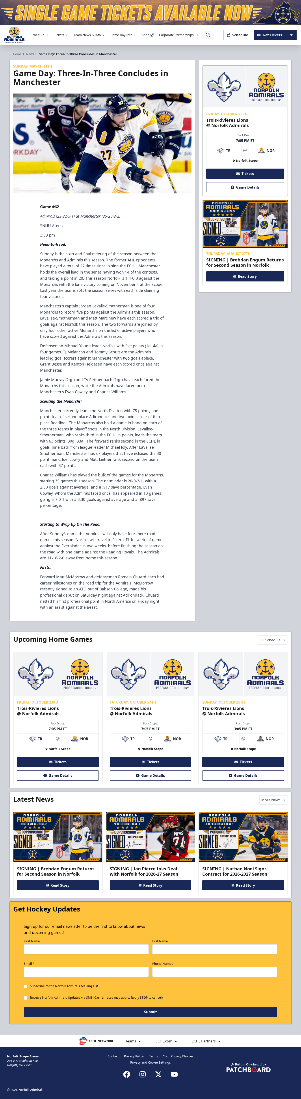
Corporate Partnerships (176, 35)
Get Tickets (272, 35)
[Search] (208, 35)
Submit (150, 1011)
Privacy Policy (134, 1056)
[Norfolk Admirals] (14, 35)
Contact (113, 1056)
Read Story (247, 276)
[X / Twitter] (158, 1074)
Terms (153, 1056)
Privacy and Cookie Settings (150, 1062)
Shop (145, 35)
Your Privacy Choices (178, 1056)
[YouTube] (174, 1074)
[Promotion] (150, 12)
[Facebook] (127, 1074)
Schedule (37, 35)
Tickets (59, 35)
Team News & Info (87, 35)
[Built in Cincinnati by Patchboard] (249, 1067)
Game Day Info (121, 35)
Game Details (248, 187)
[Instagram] (142, 1074)
